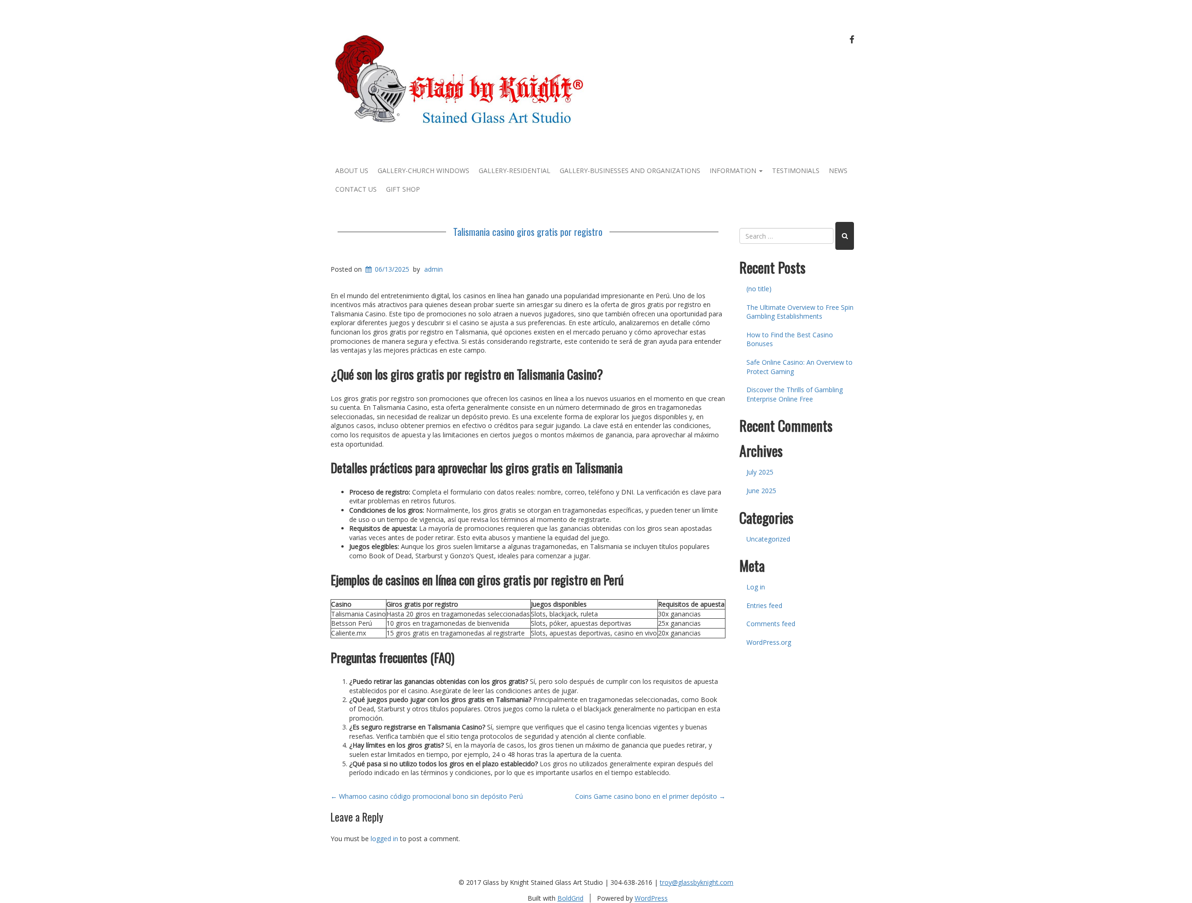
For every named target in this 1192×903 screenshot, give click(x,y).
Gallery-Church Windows (423, 170)
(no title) (759, 288)
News (838, 170)
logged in (384, 838)
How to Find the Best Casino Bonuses (789, 339)
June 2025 (761, 490)
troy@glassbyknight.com (696, 882)
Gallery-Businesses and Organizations (630, 170)
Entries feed (764, 605)
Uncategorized (768, 539)
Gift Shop (403, 189)
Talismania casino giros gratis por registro (528, 232)
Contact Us (356, 189)
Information (734, 170)
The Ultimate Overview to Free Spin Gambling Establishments (799, 312)
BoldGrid (570, 898)
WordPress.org (768, 642)
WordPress (651, 898)
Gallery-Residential (514, 170)
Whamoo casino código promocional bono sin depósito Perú (427, 796)
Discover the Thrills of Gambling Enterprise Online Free (794, 394)
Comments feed (770, 623)
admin (433, 269)
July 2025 (759, 472)
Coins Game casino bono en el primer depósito (650, 796)
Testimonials (796, 170)
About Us (351, 170)
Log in (755, 586)
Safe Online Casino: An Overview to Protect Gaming (799, 367)
